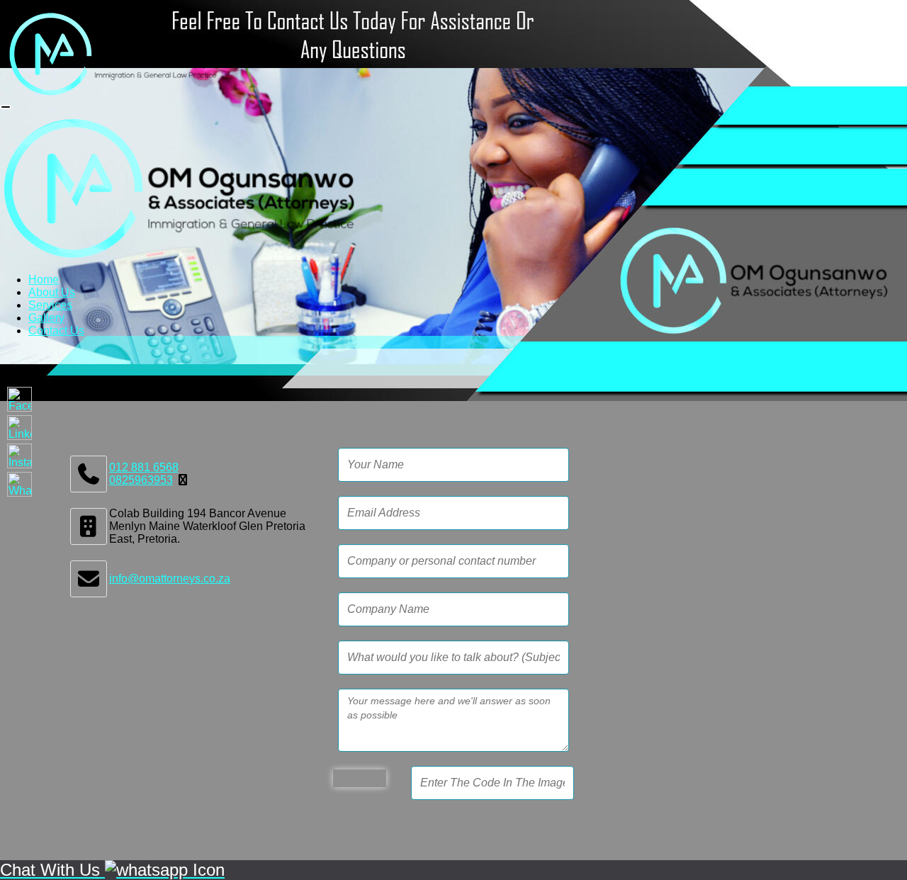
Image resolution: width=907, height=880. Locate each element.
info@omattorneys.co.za (169, 578)
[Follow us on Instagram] (19, 456)
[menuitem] (43, 279)
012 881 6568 (144, 467)
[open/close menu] (5, 107)
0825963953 (141, 480)
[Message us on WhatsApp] (19, 484)
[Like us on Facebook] (19, 399)
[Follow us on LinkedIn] (19, 427)
